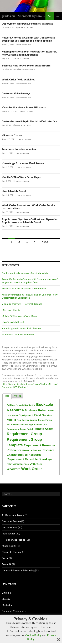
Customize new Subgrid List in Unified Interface (29, 121)
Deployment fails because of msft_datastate (27, 23)
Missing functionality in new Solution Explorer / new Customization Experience (30, 53)
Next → (46, 241)
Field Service (8, 533)
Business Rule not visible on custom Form (26, 65)
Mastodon (7, 604)
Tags (7, 396)
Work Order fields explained (18, 79)
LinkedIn (6, 592)
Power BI (7, 564)
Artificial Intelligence (13, 515)
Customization (9, 527)
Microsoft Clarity (12, 135)
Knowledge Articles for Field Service (23, 163)
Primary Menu (58, 16)
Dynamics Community (14, 611)
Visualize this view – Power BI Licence (24, 107)
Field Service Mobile (14, 539)
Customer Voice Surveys (16, 93)
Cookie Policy (33, 635)
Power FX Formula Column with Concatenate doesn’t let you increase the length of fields (28, 39)
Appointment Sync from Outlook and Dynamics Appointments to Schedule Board (30, 221)
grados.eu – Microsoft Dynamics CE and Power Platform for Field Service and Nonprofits (23, 16)
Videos (17, 396)
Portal (5, 558)
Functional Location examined (19, 149)
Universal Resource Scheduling (18, 570)
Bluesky (6, 598)
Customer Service (11, 521)
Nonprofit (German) (12, 551)
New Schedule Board (14, 191)
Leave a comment (26, 27)
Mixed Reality (9, 545)
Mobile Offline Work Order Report (22, 177)
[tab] (7, 396)
